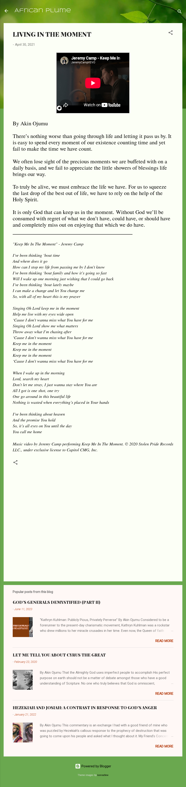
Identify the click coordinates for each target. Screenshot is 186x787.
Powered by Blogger (96, 766)
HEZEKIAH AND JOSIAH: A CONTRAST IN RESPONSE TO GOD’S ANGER (85, 707)
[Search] (179, 12)
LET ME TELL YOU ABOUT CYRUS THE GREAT (59, 655)
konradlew (102, 775)
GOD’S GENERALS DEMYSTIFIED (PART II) (56, 602)
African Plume (43, 10)
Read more (164, 641)
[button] (170, 33)
